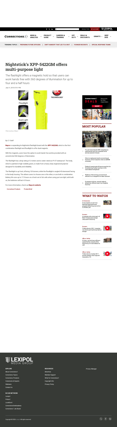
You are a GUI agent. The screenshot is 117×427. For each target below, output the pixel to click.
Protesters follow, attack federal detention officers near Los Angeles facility (96, 183)
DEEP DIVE (106, 36)
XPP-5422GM (53, 145)
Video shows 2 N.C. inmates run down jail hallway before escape (91, 230)
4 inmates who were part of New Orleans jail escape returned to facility (91, 218)
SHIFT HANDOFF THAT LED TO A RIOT (57, 45)
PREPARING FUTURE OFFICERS (30, 45)
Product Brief (28, 189)
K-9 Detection (86, 201)
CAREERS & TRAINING (60, 36)
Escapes (84, 214)
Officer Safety (86, 238)
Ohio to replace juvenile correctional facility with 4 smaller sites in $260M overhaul (97, 159)
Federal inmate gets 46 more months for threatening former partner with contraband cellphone (98, 168)
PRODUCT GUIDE (47, 36)
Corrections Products (13, 189)
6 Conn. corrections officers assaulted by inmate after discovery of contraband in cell (91, 243)
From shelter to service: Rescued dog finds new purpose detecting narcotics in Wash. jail (91, 205)
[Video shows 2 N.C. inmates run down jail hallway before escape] (107, 228)
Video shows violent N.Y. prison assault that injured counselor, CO (91, 255)
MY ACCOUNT (95, 29)
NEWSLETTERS (85, 29)
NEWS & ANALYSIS (34, 36)
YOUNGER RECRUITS (81, 45)
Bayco (7, 145)
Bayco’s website (35, 185)
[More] (40, 36)
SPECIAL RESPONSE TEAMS (101, 45)
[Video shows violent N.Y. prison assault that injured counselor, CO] (107, 253)
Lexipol (18, 419)
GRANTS (97, 36)
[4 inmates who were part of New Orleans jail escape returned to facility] (107, 216)
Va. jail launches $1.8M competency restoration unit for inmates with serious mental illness (96, 151)
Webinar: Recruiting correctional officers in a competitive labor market (97, 175)
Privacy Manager (91, 369)
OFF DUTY (74, 36)
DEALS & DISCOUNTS (85, 36)
